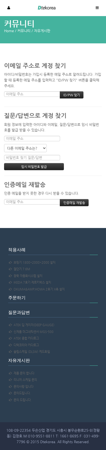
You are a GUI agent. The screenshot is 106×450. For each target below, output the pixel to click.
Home (9, 31)
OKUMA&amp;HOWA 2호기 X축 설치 (38, 289)
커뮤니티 (23, 31)
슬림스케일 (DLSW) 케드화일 (31, 351)
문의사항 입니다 (22, 386)
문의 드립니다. (22, 400)
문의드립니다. (21, 393)
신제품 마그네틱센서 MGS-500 (33, 332)
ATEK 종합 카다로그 (25, 338)
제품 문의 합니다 (23, 373)
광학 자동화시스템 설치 (27, 276)
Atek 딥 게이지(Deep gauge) (33, 325)
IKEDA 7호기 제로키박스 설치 (31, 282)
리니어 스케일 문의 (24, 380)
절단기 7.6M (21, 269)
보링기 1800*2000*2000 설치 (33, 262)
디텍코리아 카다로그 (25, 345)
